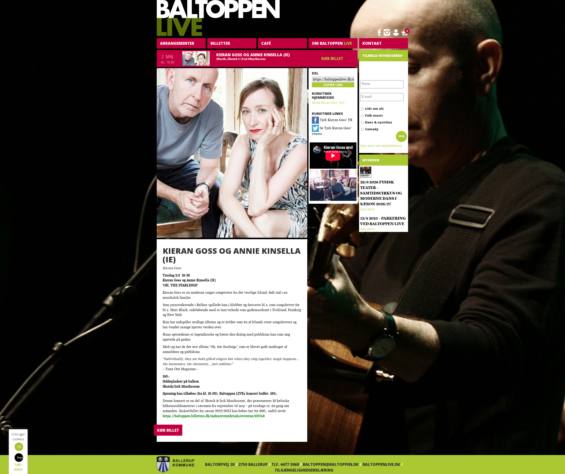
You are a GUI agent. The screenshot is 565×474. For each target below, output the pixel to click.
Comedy (372, 129)
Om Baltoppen (332, 43)
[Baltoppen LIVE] (218, 18)
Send (401, 136)
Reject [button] (20, 457)
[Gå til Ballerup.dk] (175, 464)
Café (266, 43)
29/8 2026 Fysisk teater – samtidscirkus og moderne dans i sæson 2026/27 (381, 193)
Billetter (220, 43)
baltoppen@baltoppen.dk (331, 464)
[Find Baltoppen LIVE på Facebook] (379, 32)
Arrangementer (177, 43)
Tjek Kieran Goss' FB (335, 120)
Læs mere (367, 209)
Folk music (374, 115)
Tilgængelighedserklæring (304, 470)
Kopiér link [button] (333, 85)
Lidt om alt (374, 108)
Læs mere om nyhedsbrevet (381, 146)
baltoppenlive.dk (381, 464)
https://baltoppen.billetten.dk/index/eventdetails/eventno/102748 (214, 416)
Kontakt (372, 43)
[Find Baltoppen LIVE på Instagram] (387, 32)
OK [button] (19, 447)
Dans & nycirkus (378, 122)
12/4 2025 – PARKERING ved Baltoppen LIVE (383, 221)
